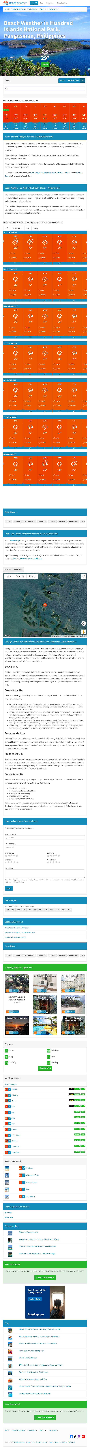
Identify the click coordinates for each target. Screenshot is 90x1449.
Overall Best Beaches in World (15, 937)
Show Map (7, 569)
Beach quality (9, 853)
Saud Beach (30, 1196)
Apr (6, 106)
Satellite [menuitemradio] (20, 576)
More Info (46, 1068)
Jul (35, 106)
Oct (64, 106)
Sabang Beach (31, 1182)
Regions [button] (50, 3)
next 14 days (15, 540)
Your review (9, 868)
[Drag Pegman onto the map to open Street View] (83, 632)
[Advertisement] (45, 498)
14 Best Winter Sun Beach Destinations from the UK (39, 1329)
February (15, 1095)
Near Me (62, 80)
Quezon (52, 521)
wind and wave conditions (51, 173)
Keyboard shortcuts (57, 636)
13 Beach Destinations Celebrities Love (34, 1393)
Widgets (57, 1442)
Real (27, 1189)
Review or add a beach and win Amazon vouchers (38, 1343)
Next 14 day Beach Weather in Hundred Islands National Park (31, 533)
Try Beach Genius (46, 1277)
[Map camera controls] (83, 623)
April (13, 1106)
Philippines (32, 9)
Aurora (17, 521)
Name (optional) (10, 834)
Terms (84, 636)
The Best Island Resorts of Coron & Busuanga (37, 1253)
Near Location (73, 80)
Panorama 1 (18, 569)
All (83, 80)
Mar (18, 910)
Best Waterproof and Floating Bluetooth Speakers (39, 1336)
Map (46, 64)
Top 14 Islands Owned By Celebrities (33, 1372)
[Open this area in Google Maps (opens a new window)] (7, 635)
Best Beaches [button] (62, 3)
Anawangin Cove (32, 1175)
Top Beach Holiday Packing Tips (31, 1350)
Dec (84, 106)
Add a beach (70, 1442)
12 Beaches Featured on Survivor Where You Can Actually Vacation (45, 1386)
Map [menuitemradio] (9, 576)
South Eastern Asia (18, 9)
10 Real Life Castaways (28, 1358)
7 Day (6, 227)
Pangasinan (53, 9)
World (7, 9)
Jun (25, 106)
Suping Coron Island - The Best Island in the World (39, 1239)
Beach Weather (19, 1442)
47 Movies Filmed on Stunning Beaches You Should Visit (40, 1365)
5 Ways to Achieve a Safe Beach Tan (33, 1379)
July (13, 1124)
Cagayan (62, 521)
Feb (13, 910)
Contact (38, 1442)
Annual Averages (10, 1084)
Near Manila (9, 1217)
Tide (27, 228)
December (15, 1152)
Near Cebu (8, 1213)
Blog (41, 3)
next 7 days (35, 173)
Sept (51, 910)
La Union (85, 521)
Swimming (50, 853)
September (16, 1135)
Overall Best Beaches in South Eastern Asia (20, 933)
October (15, 1141)
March (14, 1101)
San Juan (29, 1168)
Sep (54, 106)
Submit (8, 888)
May (15, 106)
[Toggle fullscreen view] (83, 576)
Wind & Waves (17, 228)
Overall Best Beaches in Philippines (17, 928)
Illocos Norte (29, 521)
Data (32, 1442)
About (28, 1442)
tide (67, 173)
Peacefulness (51, 860)
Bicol (9, 521)
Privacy (50, 1442)
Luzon (42, 9)
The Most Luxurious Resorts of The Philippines (37, 1246)
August (14, 1129)
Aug (45, 106)
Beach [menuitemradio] (32, 576)
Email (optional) (10, 844)
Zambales (42, 521)
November (15, 1147)
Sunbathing (9, 860)
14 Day (35, 228)
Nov (74, 106)
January (14, 1089)
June (13, 1118)
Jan (7, 910)
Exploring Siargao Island (28, 1232)
